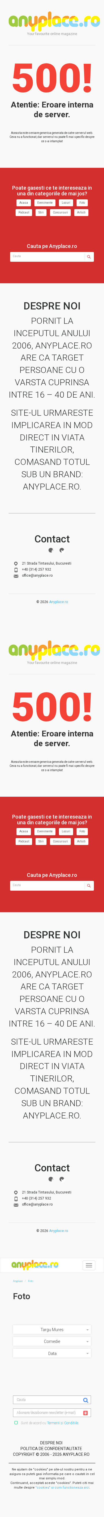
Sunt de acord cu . (49, 1423)
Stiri (41, 212)
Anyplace (54, 21)
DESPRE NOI (51, 1443)
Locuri (66, 202)
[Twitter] (62, 550)
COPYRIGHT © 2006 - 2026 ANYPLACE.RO (51, 1454)
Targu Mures (52, 1329)
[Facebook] (51, 550)
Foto (82, 202)
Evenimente (45, 202)
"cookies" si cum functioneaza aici (62, 1487)
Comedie (52, 1341)
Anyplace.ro (58, 602)
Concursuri (60, 212)
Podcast (23, 212)
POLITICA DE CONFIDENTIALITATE (51, 1448)
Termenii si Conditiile (62, 1423)
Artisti (81, 212)
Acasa (23, 202)
